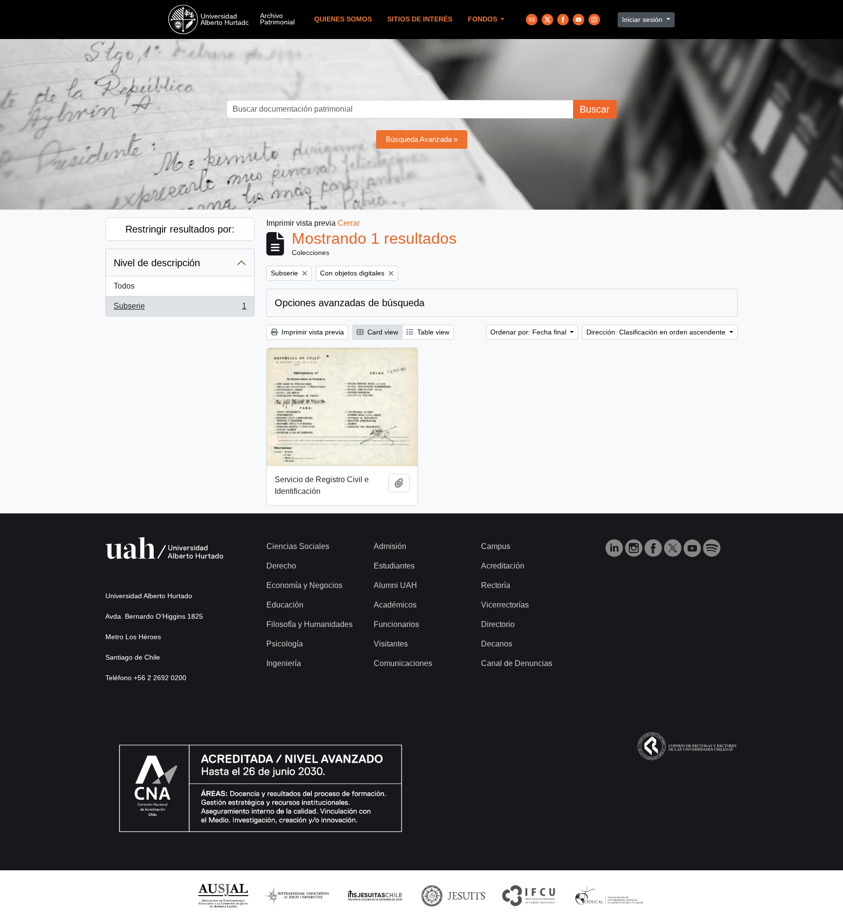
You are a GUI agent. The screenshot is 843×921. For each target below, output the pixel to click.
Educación (284, 605)
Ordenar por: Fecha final (529, 332)
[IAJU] (297, 895)
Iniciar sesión (643, 19)
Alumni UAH (395, 585)
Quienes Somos (343, 19)
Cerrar (349, 223)
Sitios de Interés (419, 19)
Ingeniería (283, 663)
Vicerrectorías (505, 605)
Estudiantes (394, 566)
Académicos (395, 605)
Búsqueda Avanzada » (422, 139)
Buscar (595, 109)
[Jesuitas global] (453, 895)
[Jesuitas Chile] (375, 895)
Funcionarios (396, 624)
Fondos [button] (483, 19)
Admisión (390, 546)
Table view (432, 332)
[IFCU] (529, 895)
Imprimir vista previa (312, 332)
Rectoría (495, 585)
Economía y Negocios (304, 585)
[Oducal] (610, 895)
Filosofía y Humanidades (309, 624)
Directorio (498, 624)
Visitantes (391, 644)
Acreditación (502, 566)
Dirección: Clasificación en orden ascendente (656, 332)
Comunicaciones (403, 663)
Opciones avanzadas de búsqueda (349, 302)
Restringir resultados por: (180, 229)
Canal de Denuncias (516, 663)
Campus (495, 546)
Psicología (284, 644)
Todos (124, 286)
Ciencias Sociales (297, 546)
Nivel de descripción (157, 262)
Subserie (179, 309)
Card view (381, 332)
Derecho (281, 566)
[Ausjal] (223, 895)
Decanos (496, 644)
